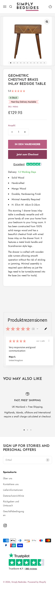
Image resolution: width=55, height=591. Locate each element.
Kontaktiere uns (10, 484)
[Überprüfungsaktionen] (49, 341)
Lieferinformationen (13, 490)
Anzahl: (12, 125)
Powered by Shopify (37, 581)
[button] (37, 329)
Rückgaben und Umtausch (11, 503)
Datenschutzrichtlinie (13, 496)
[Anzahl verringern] (12, 132)
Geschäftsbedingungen (13, 513)
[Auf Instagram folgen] (5, 525)
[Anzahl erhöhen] (25, 132)
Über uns (7, 478)
